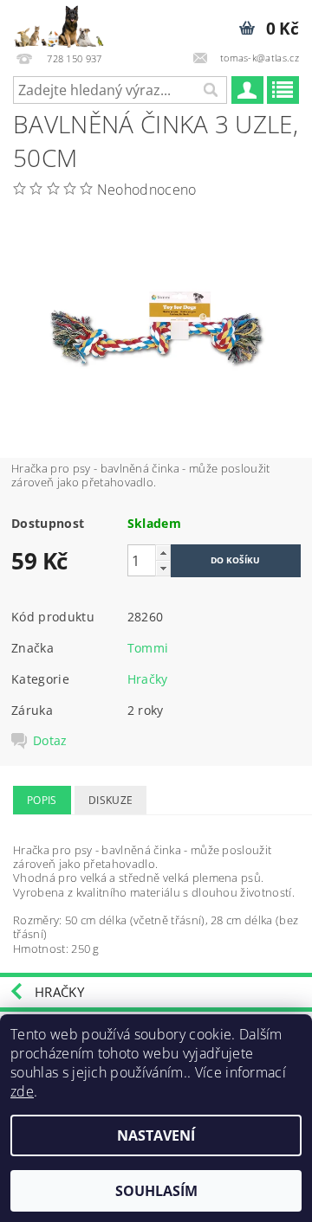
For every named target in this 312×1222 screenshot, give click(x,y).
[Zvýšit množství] (163, 552)
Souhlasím (156, 1190)
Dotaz (50, 741)
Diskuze (110, 800)
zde (22, 1091)
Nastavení (156, 1135)
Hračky (147, 679)
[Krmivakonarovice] (65, 22)
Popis (42, 800)
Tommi (148, 648)
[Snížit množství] (163, 568)
